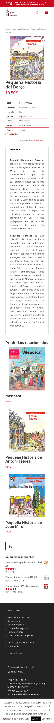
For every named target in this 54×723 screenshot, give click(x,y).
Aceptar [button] (35, 718)
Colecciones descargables (20, 635)
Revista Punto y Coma (18, 617)
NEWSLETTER (40, 2)
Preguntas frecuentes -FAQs (22, 667)
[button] (43, 41)
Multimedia (13, 646)
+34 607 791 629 (25, 2)
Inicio (7, 29)
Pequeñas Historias (20, 29)
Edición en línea (16, 631)
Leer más (47, 718)
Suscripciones (14, 621)
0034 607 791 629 (19, 690)
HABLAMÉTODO (15, 653)
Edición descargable (18, 628)
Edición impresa (16, 624)
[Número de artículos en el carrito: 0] (10, 546)
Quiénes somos (15, 671)
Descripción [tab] (15, 149)
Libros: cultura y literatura (21, 642)
